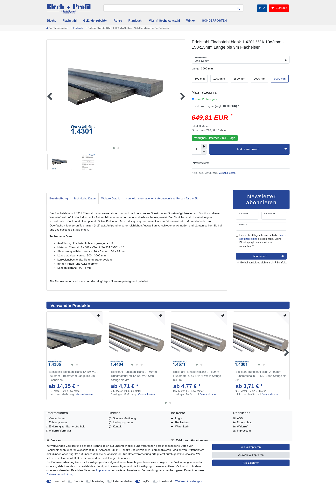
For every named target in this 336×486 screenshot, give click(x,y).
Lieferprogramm (123, 422)
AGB (240, 418)
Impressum (244, 430)
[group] (75, 340)
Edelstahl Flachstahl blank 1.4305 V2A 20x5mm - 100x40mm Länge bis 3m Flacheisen (73, 376)
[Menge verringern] (203, 152)
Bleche (51, 20)
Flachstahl (70, 20)
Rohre (118, 20)
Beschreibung (58, 198)
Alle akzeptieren (251, 446)
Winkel (190, 20)
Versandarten (57, 418)
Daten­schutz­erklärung (60, 474)
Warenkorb (182, 426)
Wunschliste (202, 163)
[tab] (58, 198)
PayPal (146, 481)
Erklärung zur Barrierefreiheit (67, 426)
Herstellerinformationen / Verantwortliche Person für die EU (162, 198)
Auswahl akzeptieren (251, 454)
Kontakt (117, 426)
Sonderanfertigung (124, 418)
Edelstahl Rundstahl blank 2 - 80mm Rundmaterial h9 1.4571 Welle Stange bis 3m (197, 376)
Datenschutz (244, 422)
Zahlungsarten (58, 422)
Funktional (165, 481)
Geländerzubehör (95, 20)
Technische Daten (85, 198)
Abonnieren (260, 256)
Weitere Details (110, 198)
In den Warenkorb (248, 149)
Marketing (98, 481)
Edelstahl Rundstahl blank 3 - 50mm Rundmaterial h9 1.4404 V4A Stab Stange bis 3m (134, 376)
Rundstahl (135, 20)
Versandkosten (226, 173)
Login (178, 418)
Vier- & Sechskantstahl (164, 20)
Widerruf (242, 426)
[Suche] (238, 8)
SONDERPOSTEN (214, 20)
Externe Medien (123, 481)
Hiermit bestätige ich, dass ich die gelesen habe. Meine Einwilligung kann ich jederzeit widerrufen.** (262, 241)
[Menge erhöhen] (203, 146)
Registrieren (182, 422)
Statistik (78, 481)
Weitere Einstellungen (188, 481)
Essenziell (59, 481)
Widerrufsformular (60, 430)
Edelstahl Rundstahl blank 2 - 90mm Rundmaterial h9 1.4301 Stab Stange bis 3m (260, 376)
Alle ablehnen (251, 462)
